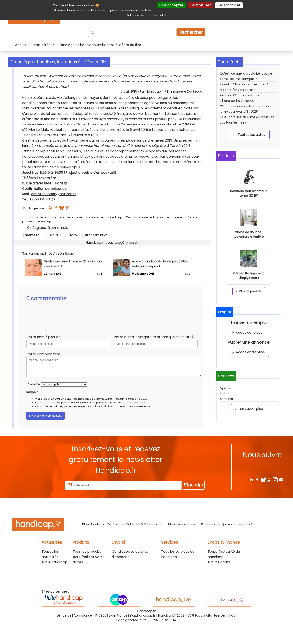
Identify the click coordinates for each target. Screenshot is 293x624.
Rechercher (191, 32)
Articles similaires (96, 235)
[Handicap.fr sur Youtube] (281, 479)
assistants (138, 402)
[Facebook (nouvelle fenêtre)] (56, 209)
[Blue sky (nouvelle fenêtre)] (61, 209)
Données (208, 524)
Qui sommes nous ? (237, 524)
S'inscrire (193, 485)
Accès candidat (249, 332)
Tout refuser (200, 5)
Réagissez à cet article (49, 227)
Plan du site (91, 524)
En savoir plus (251, 408)
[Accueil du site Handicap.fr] (38, 525)
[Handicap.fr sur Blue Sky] (263, 479)
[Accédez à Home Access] (229, 600)
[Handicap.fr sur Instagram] (275, 479)
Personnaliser (228, 5)
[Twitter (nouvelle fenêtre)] (67, 209)
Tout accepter (171, 5)
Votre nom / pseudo (43, 336)
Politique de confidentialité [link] (147, 15)
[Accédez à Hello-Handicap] (63, 600)
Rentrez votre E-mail (47, 485)
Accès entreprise (250, 352)
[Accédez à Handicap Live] (174, 600)
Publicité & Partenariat (144, 524)
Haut (233, 615)
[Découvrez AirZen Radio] (118, 600)
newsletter (144, 460)
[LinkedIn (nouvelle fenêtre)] (50, 209)
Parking (225, 393)
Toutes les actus (251, 134)
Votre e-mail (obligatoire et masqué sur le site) (153, 336)
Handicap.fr (167, 615)
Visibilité (33, 384)
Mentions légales (181, 524)
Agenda (225, 387)
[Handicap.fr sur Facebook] (257, 479)
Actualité (55, 235)
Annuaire (226, 399)
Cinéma (72, 235)
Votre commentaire (43, 354)
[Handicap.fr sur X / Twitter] (269, 479)
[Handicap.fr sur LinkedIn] (251, 479)
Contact (113, 524)
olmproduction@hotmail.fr (53, 193)
